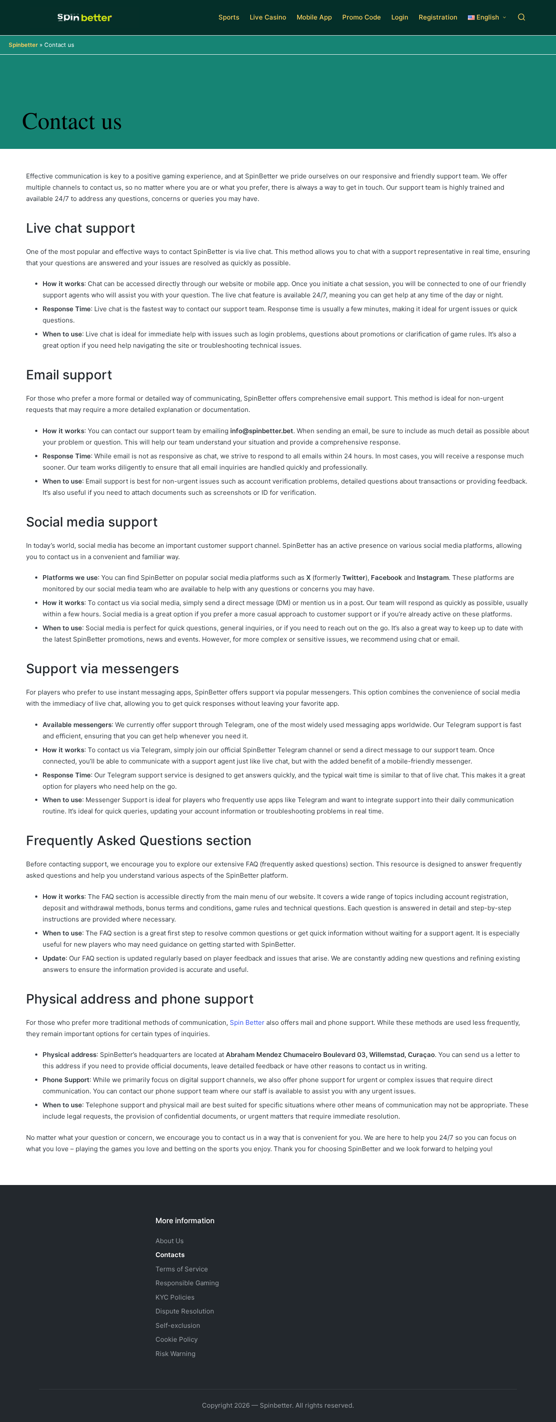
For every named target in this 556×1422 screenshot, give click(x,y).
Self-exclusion (178, 1325)
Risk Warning (175, 1354)
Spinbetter (23, 44)
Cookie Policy (177, 1339)
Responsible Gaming (187, 1283)
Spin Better (247, 1022)
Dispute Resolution (185, 1311)
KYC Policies (175, 1297)
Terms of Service (182, 1269)
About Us (170, 1241)
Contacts (170, 1255)
